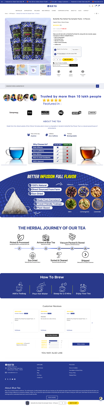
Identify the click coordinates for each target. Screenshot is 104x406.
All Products (12, 13)
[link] (52, 99)
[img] (18, 311)
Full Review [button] (17, 330)
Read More (52, 397)
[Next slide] (92, 322)
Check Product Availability (61, 63)
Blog (38, 372)
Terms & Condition (73, 368)
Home (6, 13)
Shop (38, 370)
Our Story (39, 375)
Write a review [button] (81, 344)
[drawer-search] (89, 6)
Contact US (39, 377)
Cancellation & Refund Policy (75, 370)
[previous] (7, 40)
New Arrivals (40, 368)
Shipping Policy (72, 375)
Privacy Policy (72, 372)
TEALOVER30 (76, 49)
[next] (48, 40)
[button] (56, 25)
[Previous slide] (12, 322)
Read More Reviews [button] (52, 335)
